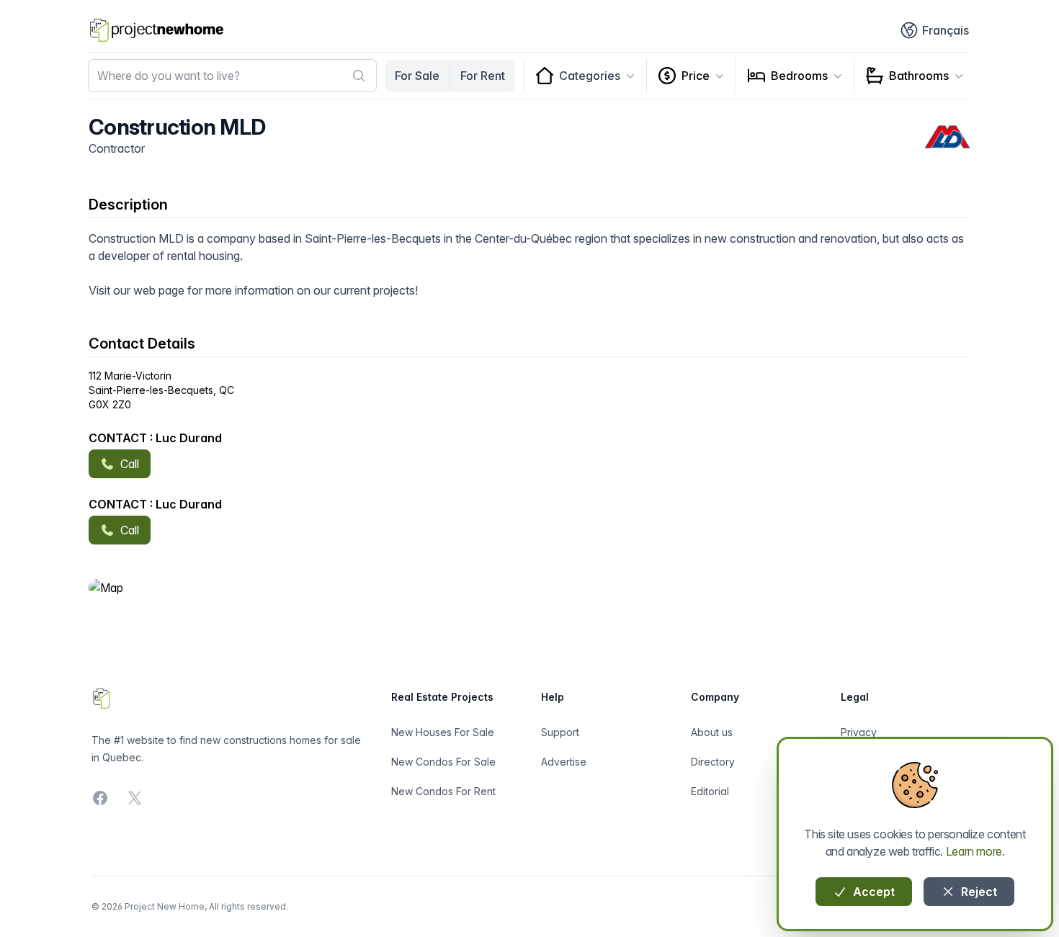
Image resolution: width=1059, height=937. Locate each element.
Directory (713, 762)
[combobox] (232, 75)
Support (560, 732)
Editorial (710, 791)
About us (712, 732)
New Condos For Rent (443, 791)
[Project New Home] (157, 30)
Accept (872, 891)
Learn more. (975, 851)
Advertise (563, 762)
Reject (977, 891)
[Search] (359, 75)
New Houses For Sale (442, 732)
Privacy (859, 732)
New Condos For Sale (443, 762)
